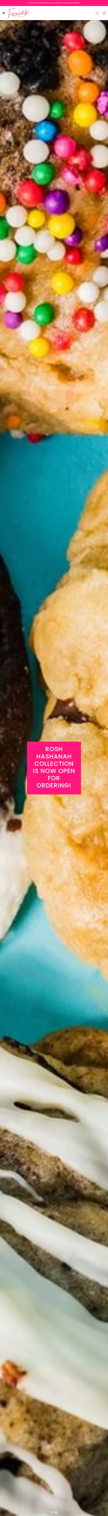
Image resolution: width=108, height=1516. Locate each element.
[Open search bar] (97, 13)
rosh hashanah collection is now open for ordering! (54, 767)
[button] (52, 1512)
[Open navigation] (3, 13)
